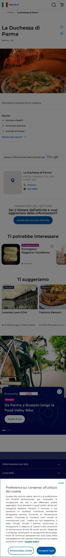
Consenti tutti (46, 550)
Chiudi (61, 483)
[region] (33, 518)
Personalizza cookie (21, 550)
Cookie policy (32, 541)
